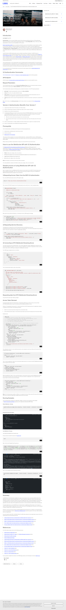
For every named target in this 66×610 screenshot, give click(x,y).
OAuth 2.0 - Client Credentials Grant (10, 553)
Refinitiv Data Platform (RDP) (7, 45)
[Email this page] (40, 22)
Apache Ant (19, 435)
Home (3, 6)
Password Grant (18, 56)
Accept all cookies (53, 603)
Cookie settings (53, 608)
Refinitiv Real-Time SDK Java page (10, 536)
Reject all (53, 605)
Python (14, 563)
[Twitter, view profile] (35, 22)
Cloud (21, 563)
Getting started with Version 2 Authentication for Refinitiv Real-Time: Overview (17, 517)
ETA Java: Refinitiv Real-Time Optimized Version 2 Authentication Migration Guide (18, 524)
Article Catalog (7, 6)
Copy (41, 182)
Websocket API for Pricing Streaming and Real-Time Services (14, 147)
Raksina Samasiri (9, 29)
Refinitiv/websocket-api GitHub (14, 149)
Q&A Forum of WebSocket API (20, 510)
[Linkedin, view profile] (37, 22)
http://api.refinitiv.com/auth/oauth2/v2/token (16, 80)
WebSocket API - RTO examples (9, 134)
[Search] (63, 3)
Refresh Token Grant (26, 56)
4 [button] (6, 560)
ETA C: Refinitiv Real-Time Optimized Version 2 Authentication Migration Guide (17, 523)
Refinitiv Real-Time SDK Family (9, 532)
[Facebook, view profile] (33, 22)
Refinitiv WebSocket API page (9, 537)
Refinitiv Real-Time (7, 563)
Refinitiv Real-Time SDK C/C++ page (10, 534)
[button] (5, 560)
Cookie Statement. (27, 607)
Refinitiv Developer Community (24, 534)
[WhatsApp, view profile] (39, 22)
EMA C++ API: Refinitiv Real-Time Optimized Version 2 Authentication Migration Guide (19, 521)
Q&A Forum (38, 555)
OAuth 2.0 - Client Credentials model (22, 75)
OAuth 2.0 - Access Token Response (10, 549)
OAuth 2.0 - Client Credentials (9, 548)
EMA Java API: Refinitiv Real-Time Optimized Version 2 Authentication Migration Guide (19, 519)
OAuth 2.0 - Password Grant (9, 551)
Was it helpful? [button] (6, 558)
